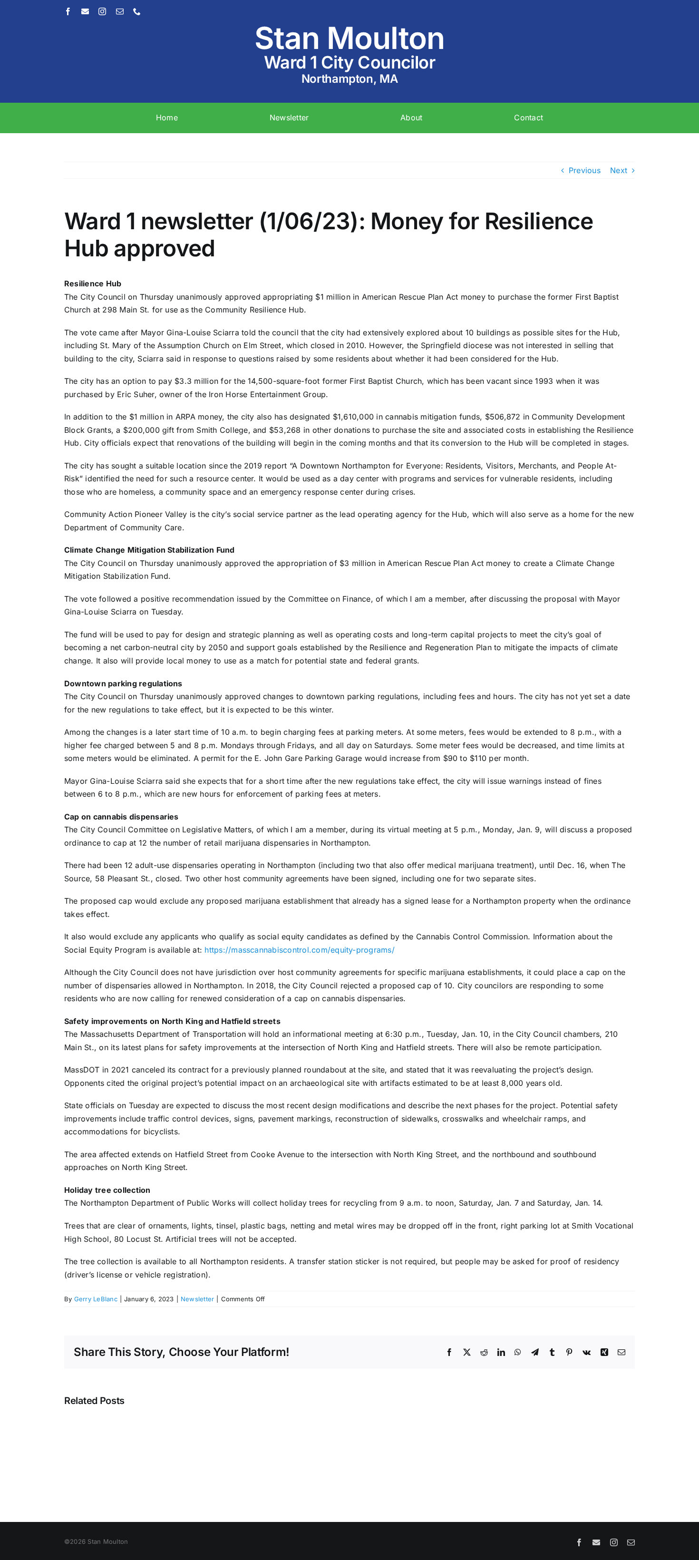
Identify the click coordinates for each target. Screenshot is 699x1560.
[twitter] (85, 11)
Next (618, 170)
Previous (585, 170)
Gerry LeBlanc (95, 1299)
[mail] (120, 11)
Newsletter (197, 1299)
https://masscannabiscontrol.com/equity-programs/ (299, 950)
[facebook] (68, 11)
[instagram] (102, 11)
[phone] (137, 11)
